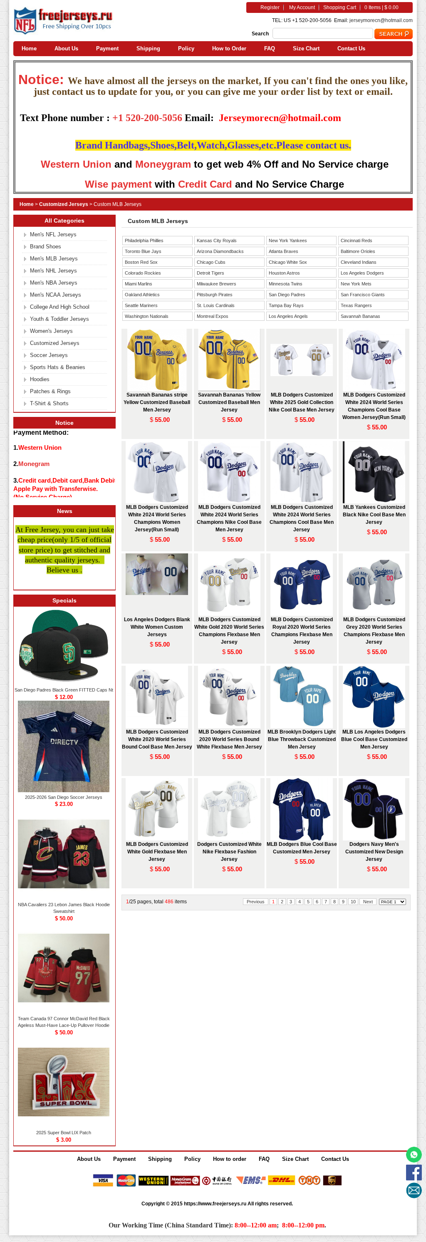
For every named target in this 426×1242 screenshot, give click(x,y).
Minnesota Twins (285, 283)
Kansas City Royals (217, 240)
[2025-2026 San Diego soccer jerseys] (63, 790)
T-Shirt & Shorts (49, 403)
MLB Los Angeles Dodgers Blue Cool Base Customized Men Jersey (374, 739)
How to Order (229, 48)
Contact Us (351, 48)
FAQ (269, 48)
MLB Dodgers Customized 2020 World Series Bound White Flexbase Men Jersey (229, 739)
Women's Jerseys (51, 331)
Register (270, 7)
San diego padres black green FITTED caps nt (64, 689)
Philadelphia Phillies (144, 240)
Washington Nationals (146, 316)
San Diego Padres (287, 294)
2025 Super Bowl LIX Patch (63, 1132)
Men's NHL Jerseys (53, 271)
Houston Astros (284, 272)
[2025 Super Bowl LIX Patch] (63, 1126)
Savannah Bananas (360, 316)
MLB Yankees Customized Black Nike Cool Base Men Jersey (374, 514)
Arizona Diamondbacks (220, 251)
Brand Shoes (45, 246)
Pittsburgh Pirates (215, 294)
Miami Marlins (138, 283)
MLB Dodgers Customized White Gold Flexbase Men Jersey (157, 851)
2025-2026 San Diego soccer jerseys (63, 797)
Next (368, 901)
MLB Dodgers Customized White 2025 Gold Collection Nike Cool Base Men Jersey (301, 402)
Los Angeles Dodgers (362, 272)
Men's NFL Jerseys (53, 234)
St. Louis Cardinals (216, 305)
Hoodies (40, 379)
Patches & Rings (50, 391)
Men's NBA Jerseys (53, 283)
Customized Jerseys (63, 204)
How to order (229, 1159)
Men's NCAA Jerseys (55, 295)
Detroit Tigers (210, 272)
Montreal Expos (212, 316)
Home (29, 48)
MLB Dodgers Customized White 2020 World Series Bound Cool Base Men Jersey (157, 739)
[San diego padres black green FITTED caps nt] (63, 683)
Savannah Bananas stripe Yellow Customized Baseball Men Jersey (157, 402)
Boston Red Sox (141, 262)
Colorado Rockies (143, 272)
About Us (66, 48)
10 (353, 901)
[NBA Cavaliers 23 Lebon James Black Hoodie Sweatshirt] (63, 898)
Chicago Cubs (211, 262)
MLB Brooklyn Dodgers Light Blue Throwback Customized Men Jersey (301, 739)
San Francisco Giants (363, 294)
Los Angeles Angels (288, 316)
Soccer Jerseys (49, 355)
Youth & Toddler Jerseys (59, 319)
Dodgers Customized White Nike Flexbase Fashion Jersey (229, 851)
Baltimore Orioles (358, 251)
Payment (107, 48)
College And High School (59, 307)
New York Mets (356, 283)
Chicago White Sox (288, 262)
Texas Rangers (356, 305)
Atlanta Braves (283, 251)
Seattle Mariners (141, 305)
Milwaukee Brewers (216, 283)
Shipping (148, 48)
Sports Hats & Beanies (57, 367)
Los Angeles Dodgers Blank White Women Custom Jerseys (157, 627)
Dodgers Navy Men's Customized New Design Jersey (374, 851)
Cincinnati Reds (356, 240)
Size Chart (306, 48)
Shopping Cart (339, 7)
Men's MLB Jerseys (54, 258)
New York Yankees (288, 240)
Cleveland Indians (358, 262)
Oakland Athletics (142, 294)
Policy (186, 48)
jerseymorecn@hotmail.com (381, 20)
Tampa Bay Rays (286, 305)
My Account (302, 7)
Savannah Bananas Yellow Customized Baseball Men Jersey (229, 402)
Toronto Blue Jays (143, 251)
